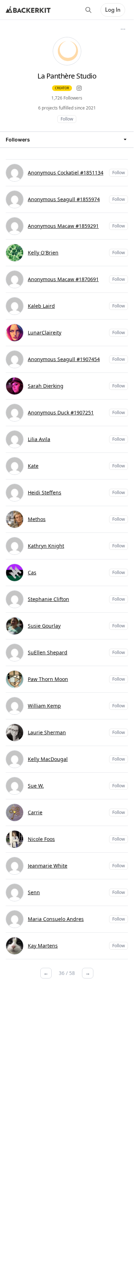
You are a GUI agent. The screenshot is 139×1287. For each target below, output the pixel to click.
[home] (28, 10)
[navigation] (67, 140)
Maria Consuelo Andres (56, 919)
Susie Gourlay (44, 625)
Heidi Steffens (44, 492)
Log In (112, 10)
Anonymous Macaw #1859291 (63, 225)
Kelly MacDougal (48, 759)
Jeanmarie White (47, 865)
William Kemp (44, 705)
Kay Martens (43, 945)
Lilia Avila (39, 439)
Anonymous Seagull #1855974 (64, 199)
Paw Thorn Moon (48, 679)
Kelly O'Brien (43, 252)
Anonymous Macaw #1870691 (63, 279)
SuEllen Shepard (47, 652)
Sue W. (36, 785)
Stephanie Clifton (48, 599)
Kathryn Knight (46, 545)
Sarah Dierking (45, 385)
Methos (37, 519)
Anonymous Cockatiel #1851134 (65, 172)
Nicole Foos (41, 839)
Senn (34, 892)
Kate (33, 465)
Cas (32, 572)
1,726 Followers (66, 98)
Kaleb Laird (41, 305)
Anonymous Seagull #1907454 (64, 359)
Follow (67, 119)
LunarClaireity (44, 332)
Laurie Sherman (47, 732)
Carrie (35, 812)
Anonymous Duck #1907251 (61, 412)
